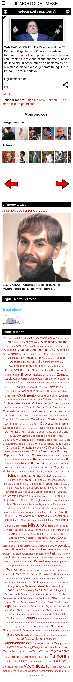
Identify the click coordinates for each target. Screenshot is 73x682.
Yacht (42, 670)
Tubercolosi (42, 657)
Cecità (43, 387)
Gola (6, 471)
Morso (66, 529)
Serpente (41, 602)
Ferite (46, 459)
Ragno (24, 578)
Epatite (62, 447)
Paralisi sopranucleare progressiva (30, 553)
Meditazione (11, 516)
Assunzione (48, 358)
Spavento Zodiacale (25, 622)
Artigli (38, 354)
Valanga (8, 666)
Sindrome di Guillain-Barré (31, 610)
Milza (17, 520)
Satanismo (51, 586)
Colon (56, 403)
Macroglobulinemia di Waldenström (50, 500)
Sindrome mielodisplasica (29, 614)
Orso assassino (22, 545)
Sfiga (7, 606)
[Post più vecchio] (62, 191)
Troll (21, 657)
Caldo (17, 378)
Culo (36, 424)
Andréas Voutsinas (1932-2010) (25, 210)
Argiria (6, 354)
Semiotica (43, 598)
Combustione (11, 411)
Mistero (36, 525)
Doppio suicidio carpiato (31, 439)
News (21, 537)
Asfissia (13, 357)
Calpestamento (29, 378)
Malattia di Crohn (32, 508)
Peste (30, 561)
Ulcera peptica (35, 661)
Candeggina (10, 382)
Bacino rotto (35, 365)
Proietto (19, 574)
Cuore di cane (59, 423)
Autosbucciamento (53, 361)
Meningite (38, 515)
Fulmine (25, 463)
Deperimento (44, 431)
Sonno (29, 618)
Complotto (9, 419)
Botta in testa (12, 374)
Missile (8, 525)
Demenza (11, 431)
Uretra (47, 661)
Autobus (60, 357)
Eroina (36, 451)
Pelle (5, 557)
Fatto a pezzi (10, 459)
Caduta (62, 374)
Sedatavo (7, 598)
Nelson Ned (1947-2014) (37, 12)
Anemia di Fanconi (35, 346)
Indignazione (14, 479)
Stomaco (57, 626)
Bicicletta (25, 370)
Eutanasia (38, 455)
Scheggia (58, 590)
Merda (48, 516)
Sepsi (16, 602)
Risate (20, 582)
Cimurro (63, 387)
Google (14, 471)
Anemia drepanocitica (57, 346)
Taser (20, 647)
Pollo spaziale (58, 565)
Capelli (39, 382)
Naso (33, 533)
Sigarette (51, 606)
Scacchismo (14, 590)
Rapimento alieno (43, 578)
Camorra (53, 378)
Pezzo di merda (43, 561)
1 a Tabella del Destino (16, 338)
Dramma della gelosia (20, 443)
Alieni (37, 342)
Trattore (7, 657)
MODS (16, 500)
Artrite (45, 353)
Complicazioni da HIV (17, 415)
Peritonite (14, 557)
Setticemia (61, 602)
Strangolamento (12, 630)
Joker (55, 487)
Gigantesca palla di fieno (40, 467)
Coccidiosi (62, 391)
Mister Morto (20, 525)
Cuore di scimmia (30, 428)
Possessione (49, 570)
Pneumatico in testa (40, 565)
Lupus (8, 500)
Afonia (9, 342)
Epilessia (9, 451)
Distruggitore (10, 439)
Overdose (64, 545)
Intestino (37, 483)
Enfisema (51, 447)
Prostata (32, 574)
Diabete (15, 435)
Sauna (62, 586)
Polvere (38, 570)
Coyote (43, 419)
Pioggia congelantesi (18, 565)
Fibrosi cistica (57, 459)
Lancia (31, 491)
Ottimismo (43, 545)
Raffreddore (13, 578)
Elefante (53, 443)
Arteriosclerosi (26, 354)
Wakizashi (33, 670)
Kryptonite (11, 491)
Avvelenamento (18, 365)
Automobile (34, 361)
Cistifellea (41, 391)
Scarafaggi (28, 590)
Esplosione (11, 455)
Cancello (64, 378)
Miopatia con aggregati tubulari (37, 520)
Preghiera (62, 570)
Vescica (61, 666)
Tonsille (44, 651)
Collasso (37, 399)
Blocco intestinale (41, 370)
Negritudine (59, 533)
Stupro (66, 630)
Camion (43, 378)
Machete (25, 500)
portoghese (44, 55)
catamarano (52, 670)
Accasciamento (45, 337)
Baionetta (48, 366)
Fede (29, 459)
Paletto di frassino (23, 549)
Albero (17, 342)
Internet (27, 484)
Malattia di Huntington (53, 508)
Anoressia (63, 349)
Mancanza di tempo (31, 512)
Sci (65, 590)
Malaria (25, 504)
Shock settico (38, 606)
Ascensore (64, 354)
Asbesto (53, 354)
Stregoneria (30, 630)
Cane (20, 382)
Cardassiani (63, 382)
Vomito (23, 670)
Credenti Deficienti (59, 419)
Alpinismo (47, 342)
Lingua (32, 496)
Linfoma (22, 496)
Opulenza (54, 541)
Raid (30, 578)
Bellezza (12, 370)
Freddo (16, 463)
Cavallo (34, 387)
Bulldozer (51, 375)
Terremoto (61, 647)
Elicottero (64, 443)
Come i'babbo (27, 411)
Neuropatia (11, 537)
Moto (11, 533)
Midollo (9, 519)
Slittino (56, 614)
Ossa (34, 545)
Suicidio (13, 634)
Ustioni (55, 660)
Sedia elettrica (30, 598)
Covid (35, 419)
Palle (37, 549)
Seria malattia (28, 602)
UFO (16, 661)
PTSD (8, 549)
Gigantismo (61, 467)
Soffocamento (15, 618)
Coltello (30, 407)
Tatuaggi (28, 647)
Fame (57, 455)
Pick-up (58, 561)
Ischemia (45, 487)
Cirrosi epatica (26, 390)
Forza (8, 463)
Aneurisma (24, 349)
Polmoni (52, 100)
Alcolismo (28, 341)
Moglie (64, 525)
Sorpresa (41, 618)
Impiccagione (26, 475)
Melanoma (25, 515)
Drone (36, 443)
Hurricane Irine (62, 471)
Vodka (15, 670)
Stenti (47, 626)
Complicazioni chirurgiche (52, 411)
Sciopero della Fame (16, 594)
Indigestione (58, 476)
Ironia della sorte (29, 487)
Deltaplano (64, 428)
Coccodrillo (11, 395)
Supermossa (49, 638)
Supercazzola (58, 635)
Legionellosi (50, 491)
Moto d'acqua (23, 533)
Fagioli (49, 455)
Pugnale (44, 574)
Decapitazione (49, 427)
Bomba (63, 370)
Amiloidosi (9, 346)
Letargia (62, 491)
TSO (13, 647)
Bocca (55, 370)
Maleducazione (11, 512)
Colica (28, 399)
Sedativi (17, 598)
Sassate (30, 586)
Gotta (22, 471)
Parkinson (56, 553)
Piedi (65, 561)
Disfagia (26, 435)
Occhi (63, 537)
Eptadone (20, 451)
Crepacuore (12, 423)
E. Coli (44, 443)
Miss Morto (61, 519)
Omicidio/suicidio (17, 541)
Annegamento (41, 349)
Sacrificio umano (48, 582)
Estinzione (24, 455)
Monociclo (19, 529)
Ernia (28, 451)
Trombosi (30, 656)
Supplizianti (63, 643)
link (6, 87)
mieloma (64, 670)
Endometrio (38, 447)
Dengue (31, 431)
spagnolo (24, 55)
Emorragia (24, 447)
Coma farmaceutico (56, 407)
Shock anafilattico (21, 606)
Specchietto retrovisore (49, 622)
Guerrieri (30, 471)
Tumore (58, 656)
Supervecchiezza (17, 643)
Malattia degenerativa (40, 504)
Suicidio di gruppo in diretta (35, 635)
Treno (15, 656)
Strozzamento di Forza (50, 630)
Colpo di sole (18, 407)
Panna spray (61, 549)
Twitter (9, 661)
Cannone (30, 382)
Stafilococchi (36, 626)
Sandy (10, 586)
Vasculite (18, 666)
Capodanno (49, 382)
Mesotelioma (60, 515)
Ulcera (23, 660)
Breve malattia (33, 374)
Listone (41, 496)
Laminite (22, 491)
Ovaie (53, 545)
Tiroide (36, 651)
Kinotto (62, 487)
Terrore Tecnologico (14, 651)
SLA (36, 582)
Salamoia (63, 582)
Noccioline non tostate (38, 537)
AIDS (32, 337)
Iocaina (65, 484)
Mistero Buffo (52, 525)
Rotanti (28, 582)
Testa (28, 651)
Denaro (23, 431)
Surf (8, 647)
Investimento (51, 483)
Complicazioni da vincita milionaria (48, 415)
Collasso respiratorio (17, 403)
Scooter (53, 594)
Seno (53, 598)
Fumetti (36, 463)
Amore (20, 345)
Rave (56, 578)
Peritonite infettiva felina (34, 557)
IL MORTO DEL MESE (36, 3)
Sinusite (48, 614)
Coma (40, 407)
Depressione (60, 431)
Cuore (45, 423)
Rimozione (10, 582)
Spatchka (9, 622)
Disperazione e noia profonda (47, 435)
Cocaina (51, 391)
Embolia (12, 447)
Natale (40, 533)
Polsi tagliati (26, 570)
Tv (69, 657)
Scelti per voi (44, 590)
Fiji (67, 459)
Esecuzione (48, 451)
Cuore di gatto (11, 427)
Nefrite (48, 533)
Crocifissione (27, 424)
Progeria (7, 574)
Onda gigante (33, 541)
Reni (63, 578)
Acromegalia (62, 338)
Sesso (51, 602)
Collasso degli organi (55, 399)
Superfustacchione (29, 638)
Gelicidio (63, 463)
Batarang (59, 366)
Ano (54, 350)
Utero (64, 660)
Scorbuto (63, 594)
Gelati (55, 463)
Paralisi (7, 553)
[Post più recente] (10, 191)
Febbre (22, 459)
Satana (40, 586)
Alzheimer (61, 342)
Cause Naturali (17, 387)
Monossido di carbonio (39, 529)
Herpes (49, 471)
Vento (53, 666)
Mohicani (8, 529)
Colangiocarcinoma (49, 395)
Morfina (57, 529)
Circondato (11, 391)
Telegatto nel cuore (43, 647)
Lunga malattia (35, 100)
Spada (62, 618)
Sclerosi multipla (38, 594)
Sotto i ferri (52, 618)
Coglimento (26, 395)
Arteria (14, 353)
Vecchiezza (36, 666)
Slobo (64, 614)
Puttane (66, 574)
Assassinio (33, 357)
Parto (67, 553)
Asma (22, 357)
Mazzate (63, 512)
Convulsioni (23, 419)
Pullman (56, 574)
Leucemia (9, 496)
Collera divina (41, 403)
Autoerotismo (18, 361)
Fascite (65, 455)
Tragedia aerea (59, 651)
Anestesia (10, 349)
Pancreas (46, 549)
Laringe (39, 491)
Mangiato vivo (49, 512)
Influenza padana (56, 479)
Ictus (12, 475)
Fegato (37, 459)
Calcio (8, 378)
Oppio (45, 541)
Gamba (46, 463)
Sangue (19, 586)
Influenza (40, 479)
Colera (21, 399)
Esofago (62, 451)
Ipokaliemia (12, 487)
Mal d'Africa (13, 504)
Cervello (53, 387)
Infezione (28, 479)
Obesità (55, 537)
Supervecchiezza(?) (45, 643)
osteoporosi (36, 675)
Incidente (43, 475)
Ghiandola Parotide (15, 467)
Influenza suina (13, 483)
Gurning (40, 471)
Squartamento (21, 626)
